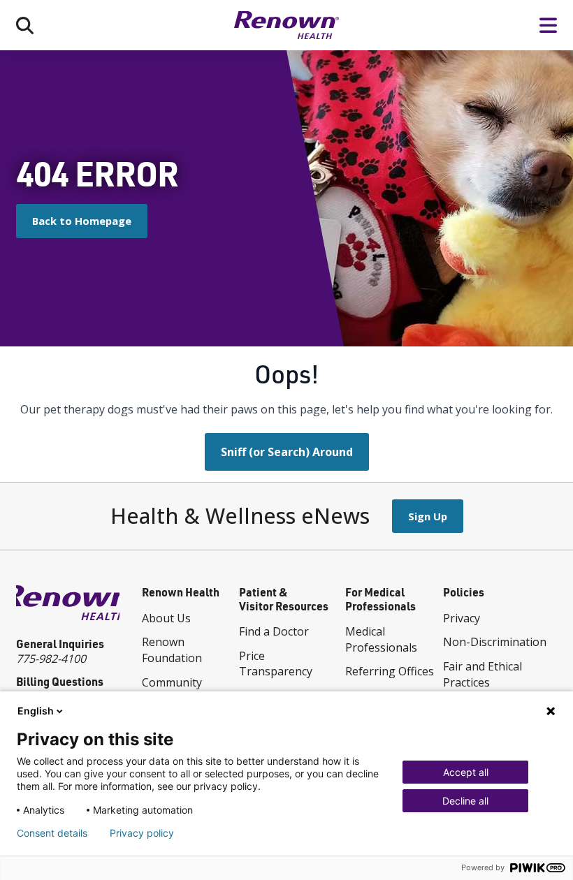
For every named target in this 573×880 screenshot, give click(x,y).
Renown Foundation (172, 650)
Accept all (465, 772)
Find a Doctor (274, 631)
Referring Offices (389, 671)
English (35, 711)
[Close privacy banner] (550, 711)
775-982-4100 (51, 658)
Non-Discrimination (494, 642)
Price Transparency (275, 664)
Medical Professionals (381, 639)
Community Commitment (176, 690)
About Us (166, 618)
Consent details (52, 833)
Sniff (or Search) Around (287, 452)
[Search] (25, 25)
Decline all (465, 801)
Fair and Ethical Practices (482, 674)
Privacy (461, 618)
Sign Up (427, 516)
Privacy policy (142, 833)
